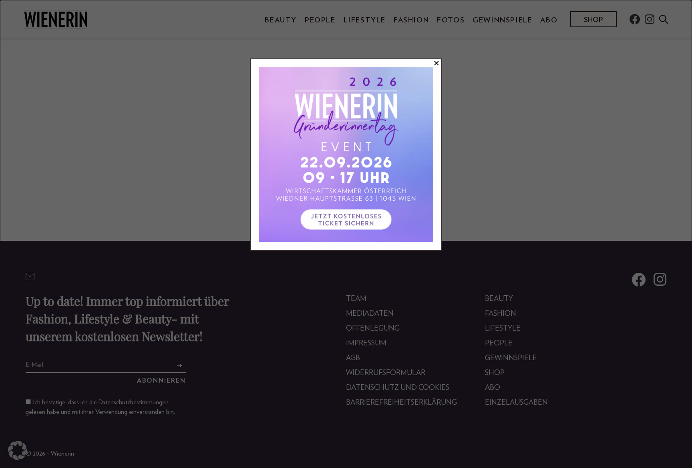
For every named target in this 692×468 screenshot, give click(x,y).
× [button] (436, 63)
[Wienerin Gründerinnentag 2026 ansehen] (346, 154)
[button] (17, 450)
